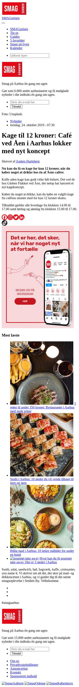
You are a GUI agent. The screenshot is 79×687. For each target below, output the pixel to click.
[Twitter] (16, 217)
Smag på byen (19, 44)
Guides (15, 36)
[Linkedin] (21, 217)
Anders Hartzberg (28, 161)
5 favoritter (17, 40)
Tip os (14, 33)
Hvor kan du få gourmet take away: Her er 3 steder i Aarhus (41, 560)
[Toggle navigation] (3, 23)
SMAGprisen (11, 18)
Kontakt (15, 672)
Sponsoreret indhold (23, 676)
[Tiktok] (4, 223)
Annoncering (19, 668)
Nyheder (16, 121)
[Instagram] (10, 217)
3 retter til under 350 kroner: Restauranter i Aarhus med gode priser (43, 407)
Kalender (16, 48)
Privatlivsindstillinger (24, 665)
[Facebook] (4, 217)
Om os (14, 661)
